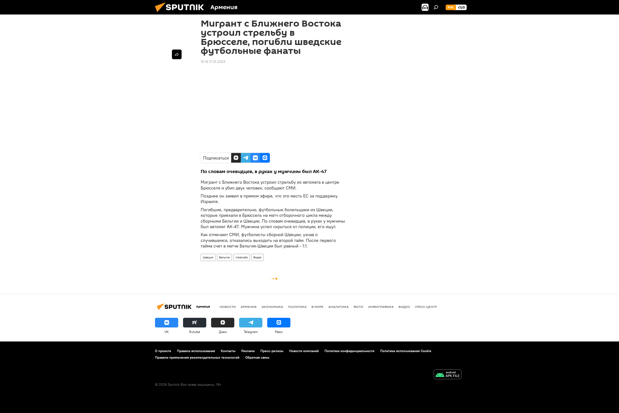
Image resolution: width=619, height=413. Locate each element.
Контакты (228, 351)
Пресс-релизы (271, 351)
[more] (177, 54)
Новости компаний (304, 351)
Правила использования (196, 351)
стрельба (242, 257)
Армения (249, 306)
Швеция (208, 257)
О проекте (163, 351)
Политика (297, 306)
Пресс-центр (426, 306)
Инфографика (381, 306)
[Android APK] (447, 375)
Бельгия (224, 257)
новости (228, 306)
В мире (317, 306)
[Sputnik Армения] (181, 13)
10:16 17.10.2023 (213, 61)
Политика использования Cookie (405, 351)
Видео (257, 257)
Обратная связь (257, 357)
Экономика (272, 306)
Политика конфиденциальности (349, 351)
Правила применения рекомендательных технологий (197, 357)
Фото (358, 306)
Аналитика (338, 306)
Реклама (248, 351)
